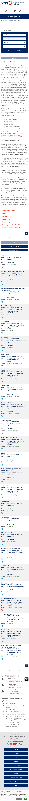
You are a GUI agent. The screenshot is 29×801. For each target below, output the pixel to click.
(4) (11, 228)
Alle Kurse (14, 242)
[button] (10, 11)
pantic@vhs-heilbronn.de (15, 682)
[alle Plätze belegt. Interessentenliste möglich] (2, 366)
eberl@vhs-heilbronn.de (14, 687)
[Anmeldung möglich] (2, 267)
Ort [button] (5, 46)
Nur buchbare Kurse (14, 250)
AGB (16, 757)
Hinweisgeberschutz (16, 769)
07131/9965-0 (15, 738)
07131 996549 (14, 686)
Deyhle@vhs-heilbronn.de (15, 693)
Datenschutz (16, 765)
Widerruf (16, 761)
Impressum (16, 753)
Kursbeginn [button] (7, 35)
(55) (6, 219)
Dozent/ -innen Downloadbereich (16, 782)
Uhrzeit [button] (6, 42)
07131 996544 (14, 691)
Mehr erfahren (4, 798)
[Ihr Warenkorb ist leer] (15, 11)
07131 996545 (14, 680)
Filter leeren (7, 50)
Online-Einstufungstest (14, 147)
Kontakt (16, 749)
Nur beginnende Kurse (14, 246)
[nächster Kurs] (26, 233)
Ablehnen (18, 798)
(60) (6, 216)
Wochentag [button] (7, 39)
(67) (11, 225)
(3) (8, 210)
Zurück (15, 58)
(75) (5, 213)
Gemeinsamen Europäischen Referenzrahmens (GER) (11, 136)
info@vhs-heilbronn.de (16, 741)
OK (26, 798)
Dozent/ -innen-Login (16, 778)
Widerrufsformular (16, 786)
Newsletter (16, 773)
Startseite (4, 20)
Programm (11, 20)
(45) (6, 222)
